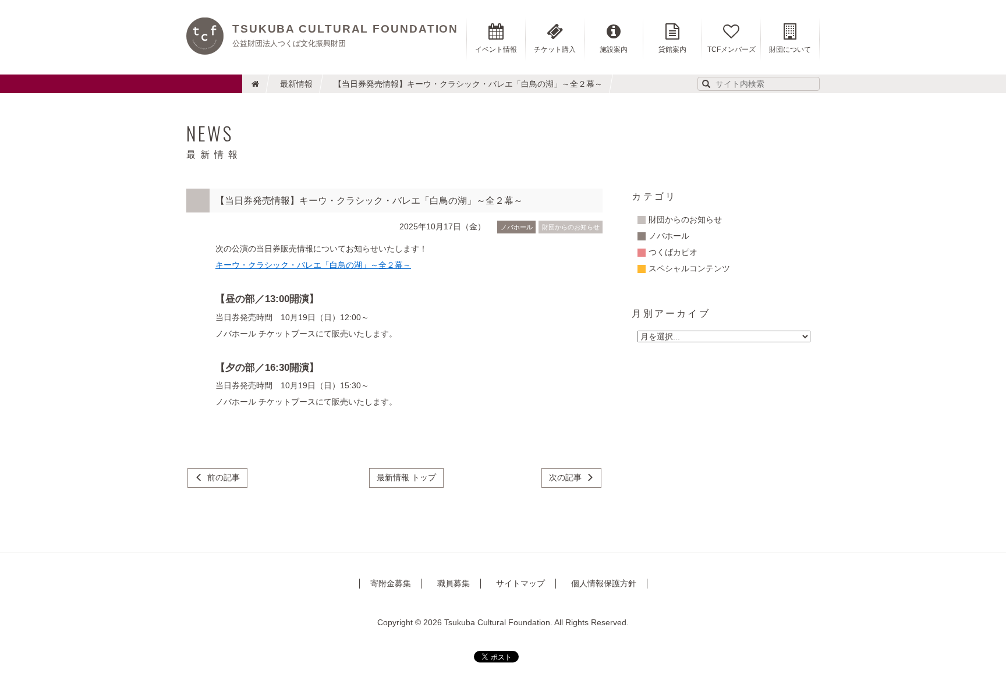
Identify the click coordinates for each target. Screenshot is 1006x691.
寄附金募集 (390, 583)
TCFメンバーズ (731, 49)
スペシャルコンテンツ (689, 268)
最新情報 (296, 83)
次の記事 (565, 477)
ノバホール (517, 227)
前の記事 (223, 477)
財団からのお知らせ (571, 227)
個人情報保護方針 (603, 583)
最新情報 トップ (406, 477)
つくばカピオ (673, 252)
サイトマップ (520, 583)
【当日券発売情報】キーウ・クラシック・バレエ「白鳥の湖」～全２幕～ (468, 83)
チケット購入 (555, 49)
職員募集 (453, 583)
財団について (790, 49)
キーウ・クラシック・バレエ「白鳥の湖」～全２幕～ (313, 265)
